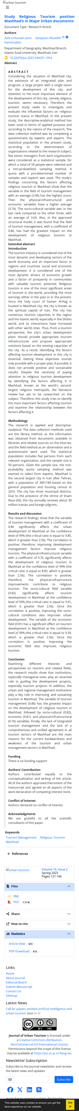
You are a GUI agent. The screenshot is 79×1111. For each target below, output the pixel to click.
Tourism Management (21, 837)
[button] (43, 1107)
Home (10, 973)
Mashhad (12, 842)
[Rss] (39, 1091)
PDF (21, 902)
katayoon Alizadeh (48, 38)
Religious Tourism (52, 837)
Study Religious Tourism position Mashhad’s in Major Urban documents (39, 18)
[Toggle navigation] (38, 7)
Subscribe (64, 1080)
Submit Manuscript (19, 987)
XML (16, 896)
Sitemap (11, 996)
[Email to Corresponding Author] (63, 37)
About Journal (15, 978)
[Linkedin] (29, 1091)
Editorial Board (16, 982)
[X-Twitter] (19, 1091)
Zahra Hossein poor (18, 38)
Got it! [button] (70, 1104)
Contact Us (13, 991)
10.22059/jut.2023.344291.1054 (31, 58)
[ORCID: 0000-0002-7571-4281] (67, 37)
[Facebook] (10, 1091)
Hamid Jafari (12, 42)
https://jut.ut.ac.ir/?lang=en (53, 1053)
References (19, 854)
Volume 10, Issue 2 (55, 869)
